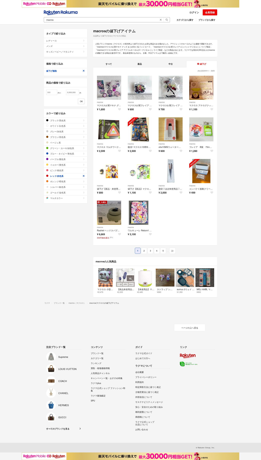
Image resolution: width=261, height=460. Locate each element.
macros (100, 102)
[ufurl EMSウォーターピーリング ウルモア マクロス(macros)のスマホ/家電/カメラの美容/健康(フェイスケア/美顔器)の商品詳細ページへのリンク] (171, 129)
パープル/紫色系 (58, 159)
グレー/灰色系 (56, 131)
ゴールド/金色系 (58, 192)
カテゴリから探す (185, 19)
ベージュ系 (55, 142)
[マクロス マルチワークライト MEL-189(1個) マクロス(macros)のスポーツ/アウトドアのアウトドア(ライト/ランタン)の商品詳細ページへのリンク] (109, 129)
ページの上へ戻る (189, 327)
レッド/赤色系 (56, 175)
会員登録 (210, 12)
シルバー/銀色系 (58, 186)
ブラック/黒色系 (58, 120)
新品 (140, 63)
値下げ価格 (51, 70)
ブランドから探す (206, 19)
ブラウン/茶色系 (58, 136)
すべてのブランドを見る (57, 428)
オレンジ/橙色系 (58, 181)
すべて (109, 63)
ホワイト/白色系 (58, 125)
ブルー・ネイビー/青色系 (62, 153)
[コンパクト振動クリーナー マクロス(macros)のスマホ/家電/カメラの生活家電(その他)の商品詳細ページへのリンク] (201, 171)
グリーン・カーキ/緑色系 (62, 148)
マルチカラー (56, 198)
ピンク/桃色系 (56, 170)
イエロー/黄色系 (58, 164)
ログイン (194, 12)
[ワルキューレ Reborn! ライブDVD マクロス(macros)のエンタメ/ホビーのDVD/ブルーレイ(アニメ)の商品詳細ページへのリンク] (140, 213)
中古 (171, 63)
